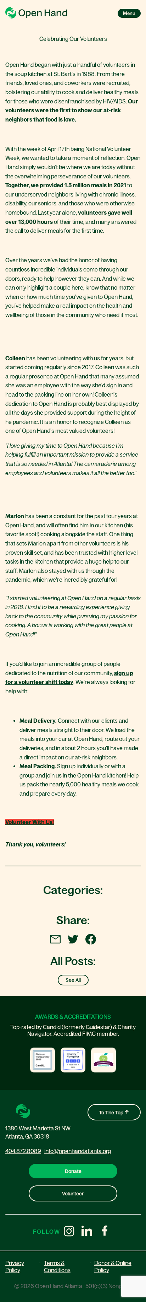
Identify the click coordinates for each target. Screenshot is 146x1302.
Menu (129, 13)
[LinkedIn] (87, 1231)
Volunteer (73, 1193)
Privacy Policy (14, 1266)
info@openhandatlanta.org (77, 1151)
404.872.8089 (23, 1151)
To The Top (111, 1112)
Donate (73, 1171)
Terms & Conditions (57, 1266)
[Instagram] (69, 1231)
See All (73, 980)
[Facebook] (104, 1231)
